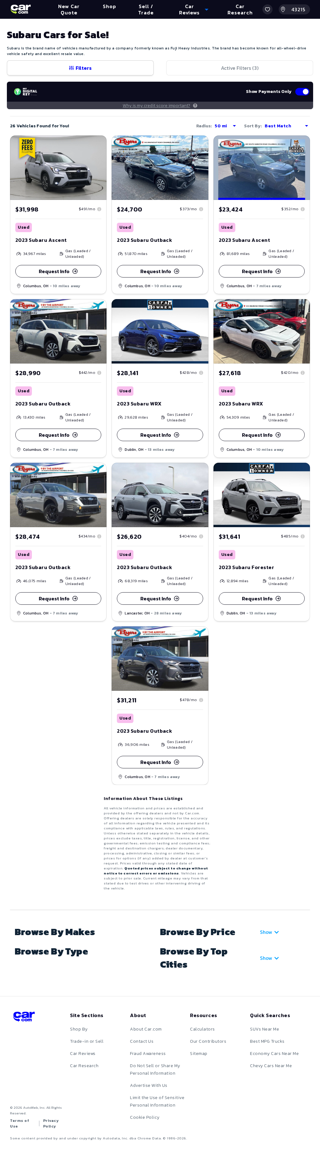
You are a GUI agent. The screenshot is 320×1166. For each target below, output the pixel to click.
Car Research (84, 1065)
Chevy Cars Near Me (271, 1065)
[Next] (102, 168)
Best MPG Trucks (267, 1041)
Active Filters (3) (239, 68)
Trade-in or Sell (86, 1041)
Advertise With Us (149, 1085)
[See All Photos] (58, 167)
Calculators (202, 1029)
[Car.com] (20, 9)
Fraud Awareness (148, 1053)
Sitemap (199, 1053)
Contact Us (141, 1041)
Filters (84, 68)
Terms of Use (19, 1123)
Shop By (79, 1029)
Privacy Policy (51, 1123)
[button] (267, 9)
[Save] (97, 145)
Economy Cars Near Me (274, 1053)
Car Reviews (83, 1053)
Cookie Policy (145, 1117)
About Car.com (146, 1029)
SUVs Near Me (264, 1029)
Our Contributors (208, 1041)
